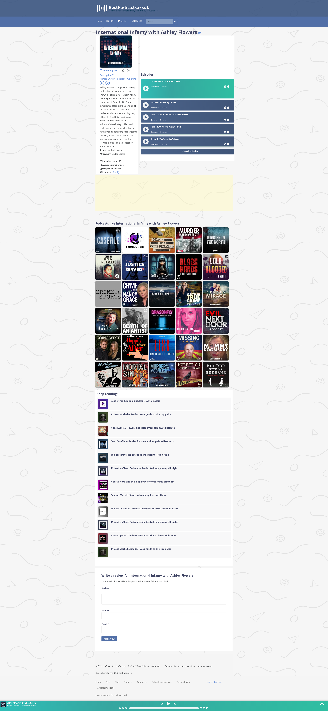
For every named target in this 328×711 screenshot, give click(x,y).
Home (98, 682)
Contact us (142, 682)
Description (106, 75)
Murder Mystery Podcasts (112, 78)
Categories (137, 20)
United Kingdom (214, 682)
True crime (131, 78)
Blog (117, 682)
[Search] (175, 21)
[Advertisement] (187, 54)
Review (105, 588)
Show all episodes (190, 151)
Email (105, 624)
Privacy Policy (183, 682)
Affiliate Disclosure (107, 687)
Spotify (116, 172)
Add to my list (110, 70)
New (108, 682)
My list (124, 21)
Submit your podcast (162, 682)
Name (105, 610)
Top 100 (110, 20)
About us (128, 682)
